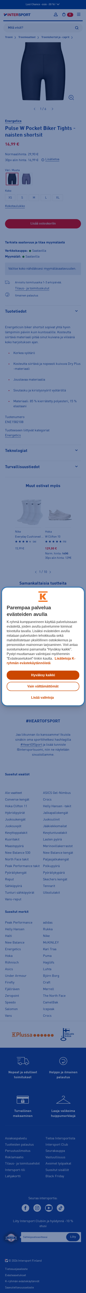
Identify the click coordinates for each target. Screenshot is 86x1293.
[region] (43, 646)
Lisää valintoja (42, 697)
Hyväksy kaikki (43, 675)
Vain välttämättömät (42, 686)
